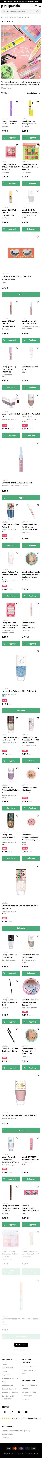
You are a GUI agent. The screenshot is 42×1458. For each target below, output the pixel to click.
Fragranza (6, 1375)
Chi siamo (25, 1399)
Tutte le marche (15, 17)
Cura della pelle (8, 1368)
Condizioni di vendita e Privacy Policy (16, 1431)
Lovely (26, 17)
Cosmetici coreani (9, 1389)
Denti (4, 1382)
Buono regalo (27, 1396)
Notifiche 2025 (7, 1434)
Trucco (4, 1364)
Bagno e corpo (7, 1385)
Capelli (4, 1371)
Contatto (26, 1388)
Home (4, 17)
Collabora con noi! (29, 1392)
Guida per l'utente (29, 1367)
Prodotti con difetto (10, 1392)
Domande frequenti (29, 1385)
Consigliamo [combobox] (32, 93)
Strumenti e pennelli (10, 1378)
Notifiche (5, 1438)
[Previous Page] (14, 1350)
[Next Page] (28, 1350)
